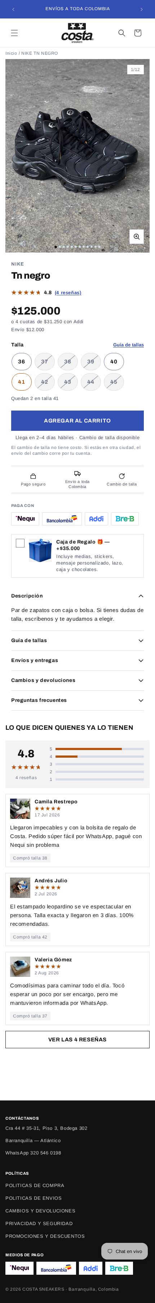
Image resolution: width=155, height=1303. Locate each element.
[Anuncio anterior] (13, 9)
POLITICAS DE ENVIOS (33, 1198)
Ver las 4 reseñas (77, 1039)
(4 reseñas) (68, 292)
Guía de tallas (128, 344)
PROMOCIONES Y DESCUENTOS (45, 1236)
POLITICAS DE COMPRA (34, 1185)
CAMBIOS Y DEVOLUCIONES (40, 1211)
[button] (14, 33)
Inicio (11, 53)
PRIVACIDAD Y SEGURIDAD (38, 1223)
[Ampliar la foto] (136, 236)
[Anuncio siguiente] (142, 9)
